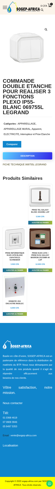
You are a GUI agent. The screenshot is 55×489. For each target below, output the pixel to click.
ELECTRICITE (11, 134)
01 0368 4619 (10, 417)
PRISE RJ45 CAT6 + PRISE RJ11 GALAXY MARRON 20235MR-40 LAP (40, 256)
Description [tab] (27, 156)
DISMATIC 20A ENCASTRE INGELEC (15, 302)
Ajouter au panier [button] (40, 222)
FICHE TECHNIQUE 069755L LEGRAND (24, 164)
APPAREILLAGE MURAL (17, 129)
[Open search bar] (42, 10)
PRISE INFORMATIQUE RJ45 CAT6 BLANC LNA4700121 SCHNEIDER (14, 256)
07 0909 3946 (10, 422)
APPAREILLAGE (27, 124)
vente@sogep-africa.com (24, 435)
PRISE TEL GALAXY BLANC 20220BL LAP (40, 211)
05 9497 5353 (10, 426)
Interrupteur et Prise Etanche (35, 134)
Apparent (36, 129)
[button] (46, 29)
